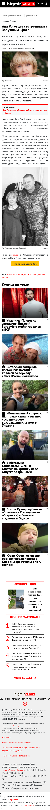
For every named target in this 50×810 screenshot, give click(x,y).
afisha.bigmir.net (18, 726)
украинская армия (15, 274)
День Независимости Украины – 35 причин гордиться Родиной (27, 646)
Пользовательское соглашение (16, 755)
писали (14, 255)
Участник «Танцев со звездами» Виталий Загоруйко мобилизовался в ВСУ (21, 325)
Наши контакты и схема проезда (16, 742)
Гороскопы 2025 (31, 16)
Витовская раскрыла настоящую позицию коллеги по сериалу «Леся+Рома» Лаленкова (20, 371)
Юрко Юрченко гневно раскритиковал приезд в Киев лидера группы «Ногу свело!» (21, 560)
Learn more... (29, 805)
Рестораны (27, 699)
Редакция (6, 737)
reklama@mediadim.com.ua (14, 770)
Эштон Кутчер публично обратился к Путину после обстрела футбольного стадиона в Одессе (22, 513)
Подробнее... (13, 799)
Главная (5, 21)
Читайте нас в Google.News (25, 264)
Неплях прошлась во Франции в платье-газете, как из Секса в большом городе (26, 667)
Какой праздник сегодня (12, 16)
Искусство (40, 699)
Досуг (14, 21)
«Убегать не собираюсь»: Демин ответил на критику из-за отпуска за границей (20, 467)
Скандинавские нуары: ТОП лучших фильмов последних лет (28, 638)
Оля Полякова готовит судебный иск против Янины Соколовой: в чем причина (26, 656)
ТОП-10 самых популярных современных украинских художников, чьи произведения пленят (26, 628)
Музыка (16, 699)
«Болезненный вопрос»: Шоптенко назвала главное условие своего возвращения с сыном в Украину (22, 419)
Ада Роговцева (30, 274)
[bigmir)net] (14, 4)
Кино (7, 699)
